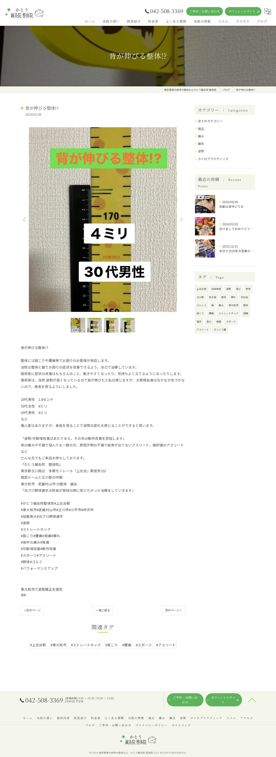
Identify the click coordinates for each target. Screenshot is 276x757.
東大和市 (233, 305)
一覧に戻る (103, 610)
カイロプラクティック (213, 159)
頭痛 (245, 313)
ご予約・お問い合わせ (205, 11)
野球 (248, 288)
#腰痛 (126, 644)
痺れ (233, 297)
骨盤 (218, 321)
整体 (245, 305)
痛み (201, 136)
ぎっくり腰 (220, 329)
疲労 (223, 297)
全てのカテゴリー (210, 121)
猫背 (199, 321)
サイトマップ (181, 725)
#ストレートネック (86, 644)
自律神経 (216, 288)
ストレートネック (228, 313)
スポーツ (231, 321)
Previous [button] (25, 219)
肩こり (200, 313)
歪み (208, 321)
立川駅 (200, 297)
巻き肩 (212, 297)
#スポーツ (144, 644)
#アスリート (166, 644)
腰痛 (211, 313)
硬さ (238, 288)
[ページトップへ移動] (252, 700)
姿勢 (23, 595)
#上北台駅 (38, 644)
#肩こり (111, 644)
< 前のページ (32, 610)
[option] (103, 219)
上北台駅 (201, 288)
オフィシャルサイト (242, 11)
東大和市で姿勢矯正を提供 (41, 589)
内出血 (244, 297)
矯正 (201, 128)
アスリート (203, 329)
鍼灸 (201, 143)
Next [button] (181, 219)
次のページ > (173, 610)
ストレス (201, 305)
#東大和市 (58, 644)
